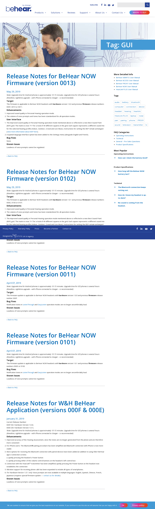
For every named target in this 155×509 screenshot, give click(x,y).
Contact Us (117, 13)
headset (118, 111)
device (141, 107)
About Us (100, 13)
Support (84, 13)
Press (37, 228)
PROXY (141, 120)
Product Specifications (124, 144)
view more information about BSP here (22, 132)
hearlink (137, 111)
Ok (123, 505)
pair (116, 120)
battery (125, 102)
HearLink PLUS (121, 116)
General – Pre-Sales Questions (128, 141)
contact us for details (51, 475)
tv (146, 125)
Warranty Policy (24, 228)
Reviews (71, 13)
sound (117, 125)
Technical (119, 138)
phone (132, 120)
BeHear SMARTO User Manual (128, 77)
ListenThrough (28, 304)
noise (141, 116)
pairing (124, 120)
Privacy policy (138, 505)
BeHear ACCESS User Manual (127, 80)
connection (131, 107)
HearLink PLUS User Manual (127, 89)
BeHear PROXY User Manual (127, 83)
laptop (133, 116)
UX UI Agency (28, 236)
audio (117, 102)
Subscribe (94, 5)
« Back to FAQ (12, 156)
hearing (127, 111)
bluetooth (135, 102)
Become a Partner (51, 228)
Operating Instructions (125, 135)
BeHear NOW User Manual (126, 86)
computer (119, 107)
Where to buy (139, 12)
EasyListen (42, 304)
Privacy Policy (8, 228)
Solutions (55, 13)
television (127, 125)
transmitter (138, 125)
